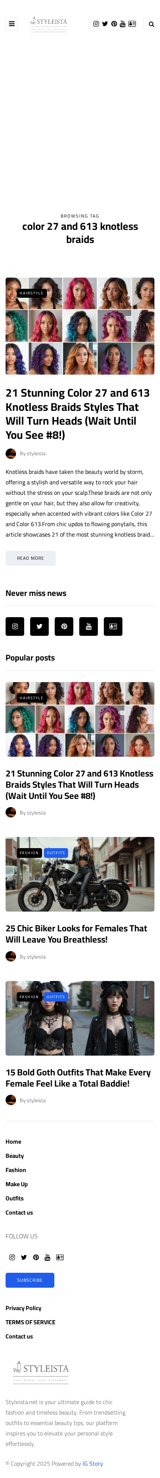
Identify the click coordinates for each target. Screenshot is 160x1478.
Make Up (17, 1184)
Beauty (15, 1155)
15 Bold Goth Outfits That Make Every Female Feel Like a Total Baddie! (78, 1078)
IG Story (93, 1463)
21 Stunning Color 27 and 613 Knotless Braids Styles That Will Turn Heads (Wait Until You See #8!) (78, 413)
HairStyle (32, 293)
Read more (30, 558)
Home (13, 1141)
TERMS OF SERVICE (30, 1322)
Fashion (29, 852)
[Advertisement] (80, 128)
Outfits (56, 852)
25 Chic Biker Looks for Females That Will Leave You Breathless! (76, 934)
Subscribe (30, 1280)
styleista (36, 453)
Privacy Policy (23, 1307)
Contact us (19, 1212)
